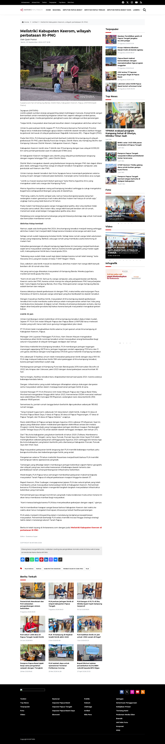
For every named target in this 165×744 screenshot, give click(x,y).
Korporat (120, 726)
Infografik (111, 263)
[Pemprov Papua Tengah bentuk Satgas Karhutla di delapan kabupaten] (111, 180)
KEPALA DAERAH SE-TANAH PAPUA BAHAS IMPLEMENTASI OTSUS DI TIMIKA (124, 249)
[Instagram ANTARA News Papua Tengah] (132, 2)
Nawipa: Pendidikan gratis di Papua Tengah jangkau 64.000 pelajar (130, 38)
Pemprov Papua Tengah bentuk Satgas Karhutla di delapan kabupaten (129, 179)
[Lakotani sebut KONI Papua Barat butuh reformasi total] (111, 87)
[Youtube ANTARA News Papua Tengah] (136, 2)
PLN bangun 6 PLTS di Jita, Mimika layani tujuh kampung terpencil (89, 603)
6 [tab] (127, 260)
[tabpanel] (125, 209)
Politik (87, 699)
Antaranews (25, 2)
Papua (38, 569)
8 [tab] (133, 260)
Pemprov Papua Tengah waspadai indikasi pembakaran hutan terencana (131, 155)
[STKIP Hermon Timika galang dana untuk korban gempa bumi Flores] (111, 168)
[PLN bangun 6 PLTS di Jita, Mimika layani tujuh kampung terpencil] (89, 591)
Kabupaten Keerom (52, 569)
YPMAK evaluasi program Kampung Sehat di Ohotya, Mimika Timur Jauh (121, 133)
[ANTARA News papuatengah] (31, 10)
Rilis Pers (71, 2)
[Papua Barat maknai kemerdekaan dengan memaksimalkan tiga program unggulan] (111, 62)
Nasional (57, 10)
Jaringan (119, 699)
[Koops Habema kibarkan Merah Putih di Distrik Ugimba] (111, 51)
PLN (87, 569)
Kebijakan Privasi (123, 707)
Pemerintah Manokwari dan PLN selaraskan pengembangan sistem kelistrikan (32, 604)
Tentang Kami (122, 711)
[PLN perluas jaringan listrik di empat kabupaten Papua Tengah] (61, 591)
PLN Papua (29, 569)
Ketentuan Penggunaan (126, 703)
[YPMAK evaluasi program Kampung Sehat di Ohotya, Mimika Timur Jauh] (125, 115)
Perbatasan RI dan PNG (73, 569)
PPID (118, 730)
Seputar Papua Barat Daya (119, 10)
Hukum (87, 703)
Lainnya (136, 10)
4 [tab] (128, 223)
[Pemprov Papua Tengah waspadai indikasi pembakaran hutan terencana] (111, 157)
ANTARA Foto (122, 722)
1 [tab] (118, 223)
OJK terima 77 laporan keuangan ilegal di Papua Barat (128, 74)
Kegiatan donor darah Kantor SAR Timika (124, 214)
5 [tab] (132, 223)
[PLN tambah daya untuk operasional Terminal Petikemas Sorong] (61, 653)
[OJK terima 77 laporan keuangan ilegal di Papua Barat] (111, 75)
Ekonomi (56, 715)
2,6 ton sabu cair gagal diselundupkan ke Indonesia (124, 334)
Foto (108, 190)
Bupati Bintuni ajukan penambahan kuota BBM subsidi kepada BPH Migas (88, 665)
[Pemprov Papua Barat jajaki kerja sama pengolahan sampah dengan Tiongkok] (32, 653)
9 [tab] (137, 260)
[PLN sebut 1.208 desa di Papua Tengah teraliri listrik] (32, 624)
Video (109, 226)
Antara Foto (36, 2)
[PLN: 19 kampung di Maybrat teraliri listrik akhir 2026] (61, 624)
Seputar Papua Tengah (94, 10)
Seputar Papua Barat (72, 10)
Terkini (44, 2)
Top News (62, 2)
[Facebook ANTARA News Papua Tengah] (123, 2)
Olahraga (88, 707)
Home (48, 10)
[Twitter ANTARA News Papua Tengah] (127, 2)
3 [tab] (125, 223)
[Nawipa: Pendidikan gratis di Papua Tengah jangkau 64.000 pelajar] (111, 39)
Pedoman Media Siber (125, 715)
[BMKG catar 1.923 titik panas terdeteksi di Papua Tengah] (111, 146)
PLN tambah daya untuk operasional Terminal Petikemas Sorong (59, 665)
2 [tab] (122, 223)
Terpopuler (52, 2)
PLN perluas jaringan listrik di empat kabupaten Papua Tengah (61, 603)
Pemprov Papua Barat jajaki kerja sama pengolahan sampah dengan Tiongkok (32, 665)
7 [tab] (130, 260)
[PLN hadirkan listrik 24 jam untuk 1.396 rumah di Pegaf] (89, 624)
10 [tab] (140, 260)
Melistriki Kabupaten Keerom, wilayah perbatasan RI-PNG (64, 22)
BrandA (119, 719)
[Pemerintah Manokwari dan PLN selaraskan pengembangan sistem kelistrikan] (32, 591)
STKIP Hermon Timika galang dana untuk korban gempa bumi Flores (130, 167)
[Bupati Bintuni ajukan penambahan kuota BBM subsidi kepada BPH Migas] (89, 653)
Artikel (35, 22)
